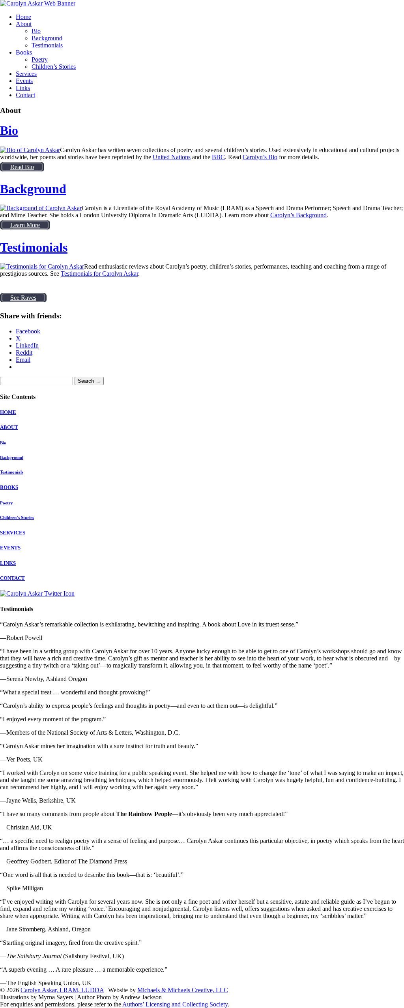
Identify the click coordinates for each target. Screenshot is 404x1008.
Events (24, 80)
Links (23, 88)
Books (24, 52)
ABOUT (9, 427)
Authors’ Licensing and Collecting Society (175, 1004)
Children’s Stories (54, 66)
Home (23, 16)
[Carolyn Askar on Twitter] (37, 593)
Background (47, 38)
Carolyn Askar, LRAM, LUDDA (62, 990)
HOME (8, 412)
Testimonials (47, 45)
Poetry (40, 59)
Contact (25, 95)
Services (26, 73)
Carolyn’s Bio (260, 157)
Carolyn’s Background (298, 215)
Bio (36, 31)
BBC (218, 157)
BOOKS (9, 487)
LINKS (8, 563)
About (24, 24)
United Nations (172, 157)
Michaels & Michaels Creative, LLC (182, 990)
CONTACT (12, 578)
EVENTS (10, 548)
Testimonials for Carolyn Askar (99, 273)
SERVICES (12, 533)
